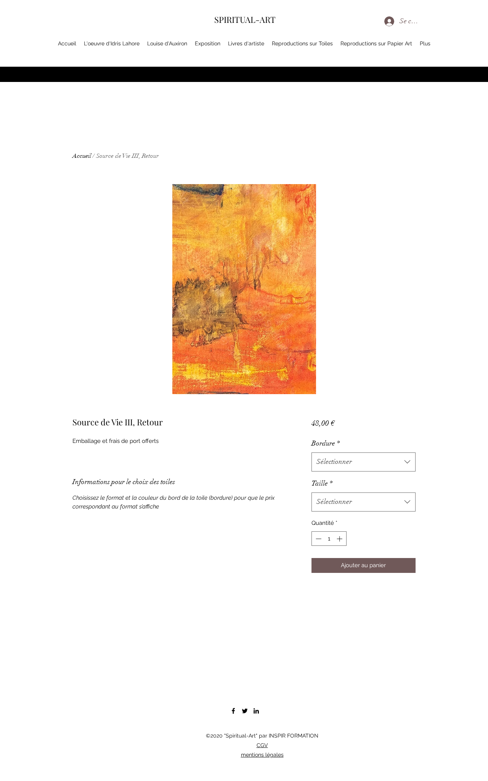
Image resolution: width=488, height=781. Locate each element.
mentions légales (262, 755)
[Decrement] (318, 539)
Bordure (325, 443)
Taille (321, 483)
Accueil (81, 156)
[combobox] (363, 461)
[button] (452, 45)
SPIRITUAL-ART (245, 19)
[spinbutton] (329, 539)
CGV (262, 745)
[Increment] (340, 539)
